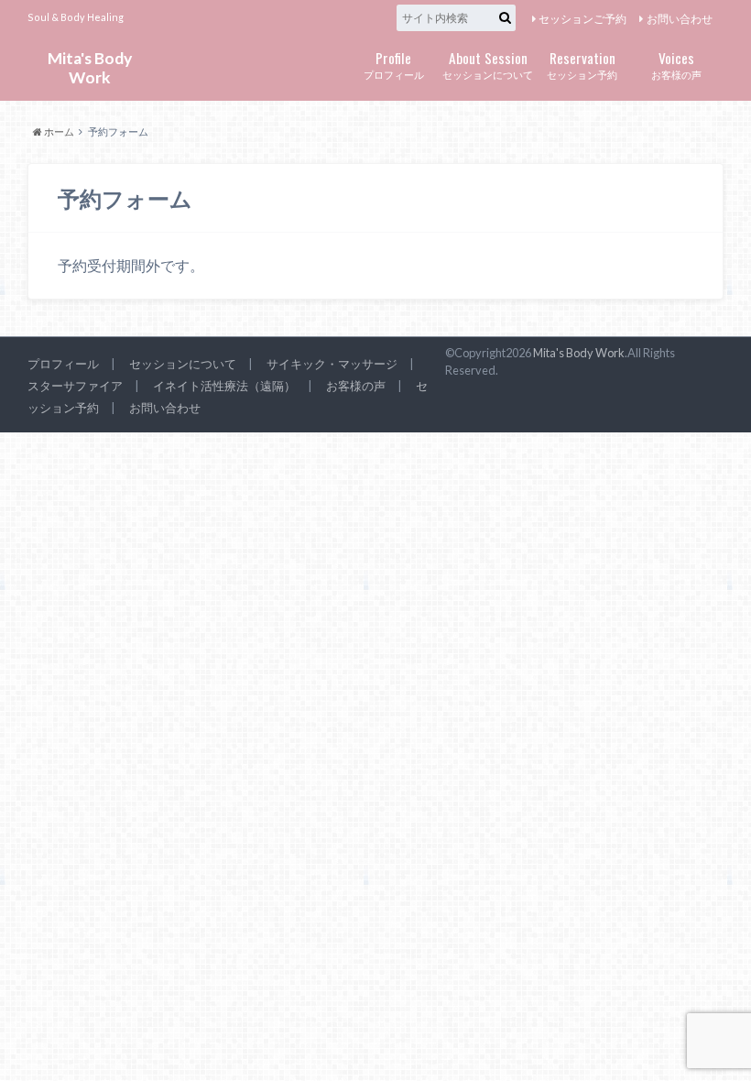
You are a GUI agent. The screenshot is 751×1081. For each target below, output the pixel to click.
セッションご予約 (582, 19)
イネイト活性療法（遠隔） (224, 385)
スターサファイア (75, 385)
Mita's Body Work (90, 67)
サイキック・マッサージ (332, 363)
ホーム (58, 131)
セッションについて (487, 64)
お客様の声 (676, 64)
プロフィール (394, 64)
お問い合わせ (680, 19)
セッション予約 (582, 64)
